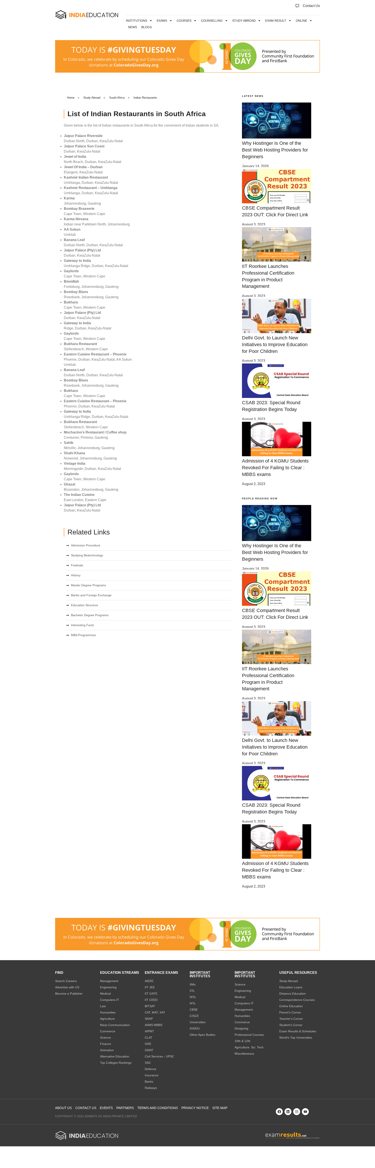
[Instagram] (296, 1111)
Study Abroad (244, 20)
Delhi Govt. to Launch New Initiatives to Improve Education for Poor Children (275, 344)
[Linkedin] (288, 1111)
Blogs (146, 27)
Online (301, 20)
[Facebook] (279, 1111)
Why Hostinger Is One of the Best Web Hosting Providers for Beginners (275, 149)
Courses (184, 20)
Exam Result (275, 20)
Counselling (212, 20)
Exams (162, 20)
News (132, 27)
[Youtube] (305, 1111)
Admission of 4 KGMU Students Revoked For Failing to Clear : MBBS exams (275, 467)
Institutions (136, 20)
